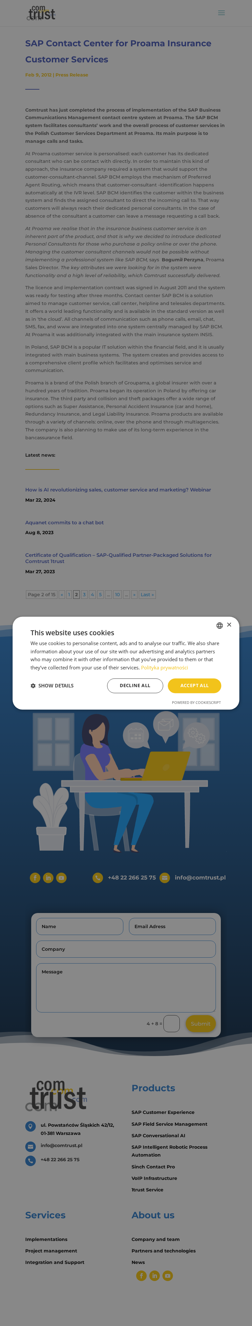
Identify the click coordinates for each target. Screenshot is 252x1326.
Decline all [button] (135, 685)
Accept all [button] (194, 685)
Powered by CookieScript (196, 702)
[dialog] (125, 663)
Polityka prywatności (164, 667)
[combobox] (220, 625)
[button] (52, 685)
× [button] (228, 624)
